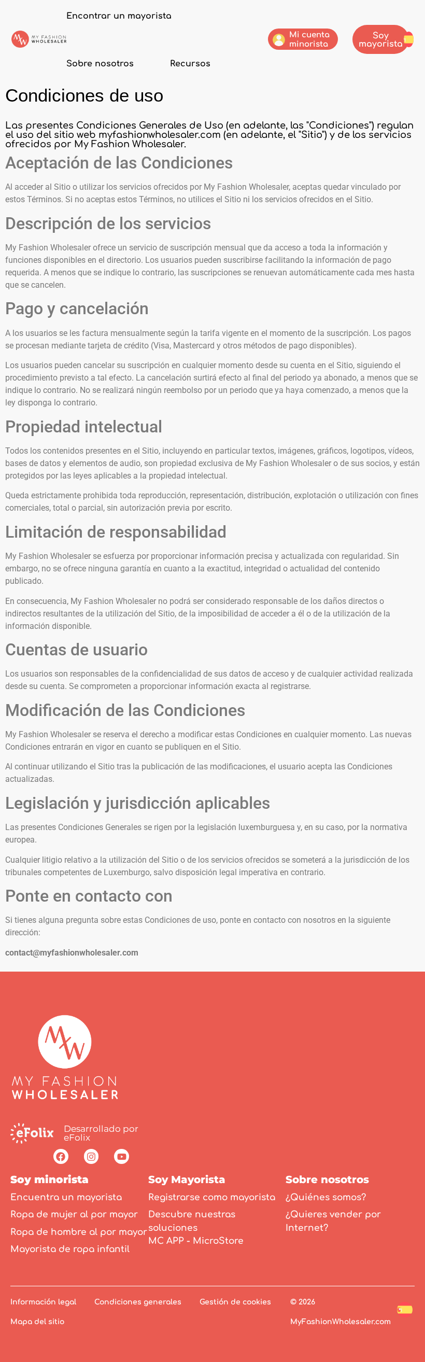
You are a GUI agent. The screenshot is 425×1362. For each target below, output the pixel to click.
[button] (409, 38)
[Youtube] (121, 1156)
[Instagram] (91, 1156)
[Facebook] (60, 1156)
